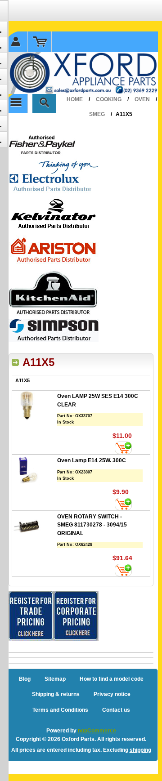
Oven (142, 99)
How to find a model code (112, 679)
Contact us (116, 710)
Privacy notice (112, 694)
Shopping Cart (40, 41)
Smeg (97, 114)
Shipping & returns (56, 694)
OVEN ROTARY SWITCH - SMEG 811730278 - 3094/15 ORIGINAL (92, 524)
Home (75, 99)
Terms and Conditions (60, 710)
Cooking (109, 99)
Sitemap (55, 679)
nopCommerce (97, 730)
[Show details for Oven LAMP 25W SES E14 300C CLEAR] (34, 407)
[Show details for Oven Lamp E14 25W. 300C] (34, 471)
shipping (140, 750)
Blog (25, 679)
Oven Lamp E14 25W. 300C (91, 460)
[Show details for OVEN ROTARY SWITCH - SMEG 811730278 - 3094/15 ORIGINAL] (34, 527)
